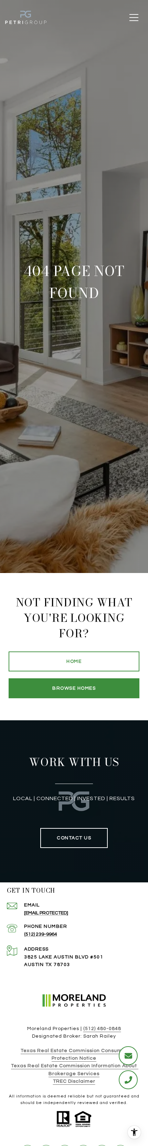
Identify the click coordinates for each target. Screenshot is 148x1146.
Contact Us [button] (74, 838)
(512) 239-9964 (40, 934)
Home (74, 661)
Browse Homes (74, 688)
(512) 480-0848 (102, 1028)
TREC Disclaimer (74, 1081)
